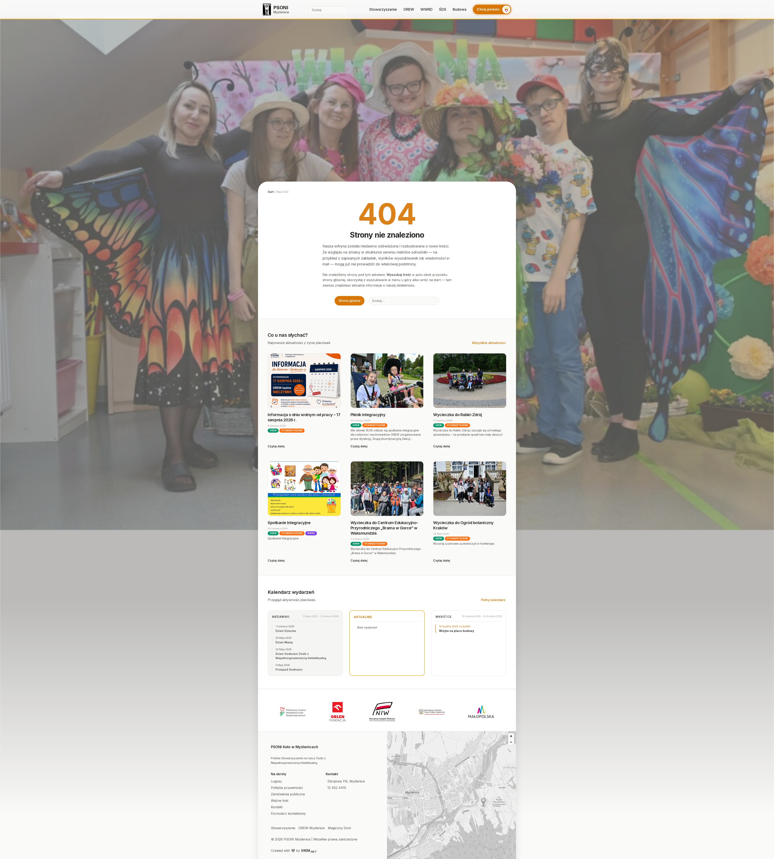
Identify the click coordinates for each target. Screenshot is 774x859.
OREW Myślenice (312, 828)
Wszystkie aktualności (489, 343)
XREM (308, 851)
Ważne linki (279, 801)
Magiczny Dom (339, 828)
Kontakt (277, 807)
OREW (408, 9)
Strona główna (349, 301)
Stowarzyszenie (383, 9)
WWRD (426, 9)
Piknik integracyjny (368, 414)
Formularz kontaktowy (288, 813)
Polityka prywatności (287, 788)
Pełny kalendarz (493, 600)
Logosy (276, 781)
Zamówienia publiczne (288, 794)
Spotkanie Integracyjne (289, 522)
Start (271, 191)
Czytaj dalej (276, 446)
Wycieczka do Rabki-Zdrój (457, 414)
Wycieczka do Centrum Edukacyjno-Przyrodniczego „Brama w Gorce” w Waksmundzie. (384, 528)
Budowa (459, 9)
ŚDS (442, 9)
